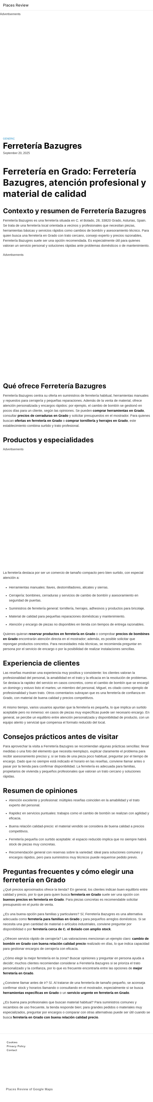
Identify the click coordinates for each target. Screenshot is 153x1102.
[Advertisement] (76, 72)
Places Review (16, 5)
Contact (12, 1050)
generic (9, 138)
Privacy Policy (16, 1046)
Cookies (12, 1042)
